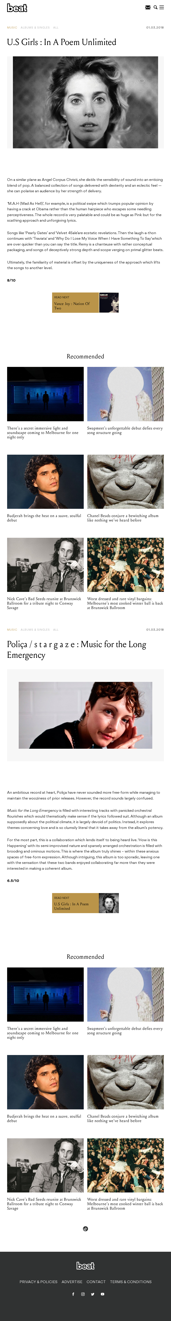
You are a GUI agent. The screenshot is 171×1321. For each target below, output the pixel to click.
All (56, 28)
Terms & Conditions (131, 1282)
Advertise (72, 1282)
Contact (96, 1282)
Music (12, 28)
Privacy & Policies (38, 1282)
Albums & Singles (35, 28)
